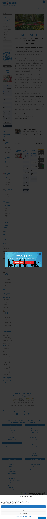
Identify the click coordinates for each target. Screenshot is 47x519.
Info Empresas (29, 262)
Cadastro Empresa (18, 262)
